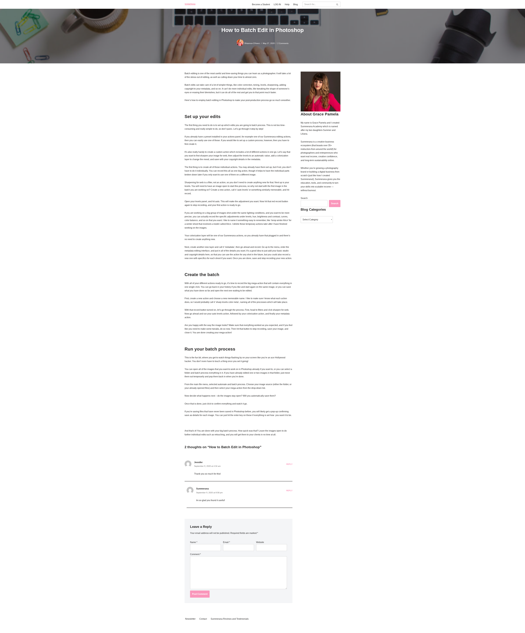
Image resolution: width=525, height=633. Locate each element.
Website (260, 542)
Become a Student (261, 4)
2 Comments (282, 43)
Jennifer (198, 462)
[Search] (337, 4)
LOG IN (277, 4)
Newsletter (190, 619)
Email (226, 542)
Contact (203, 619)
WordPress (190, 629)
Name (193, 542)
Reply (289, 464)
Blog (295, 4)
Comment (195, 554)
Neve (187, 626)
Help (287, 4)
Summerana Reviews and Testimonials (230, 619)
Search (304, 198)
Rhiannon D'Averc (252, 43)
